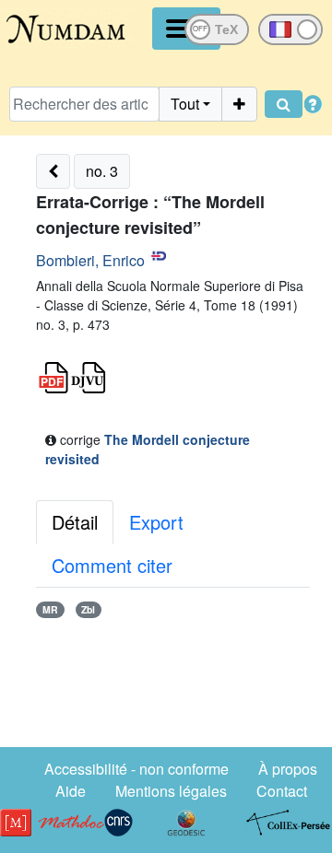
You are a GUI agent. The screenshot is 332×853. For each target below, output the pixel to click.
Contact (281, 790)
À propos (287, 768)
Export (156, 521)
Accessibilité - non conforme (136, 768)
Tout (185, 103)
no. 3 (102, 170)
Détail (75, 521)
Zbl (88, 609)
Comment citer (112, 565)
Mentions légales (171, 790)
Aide (70, 790)
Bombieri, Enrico (90, 260)
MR (50, 609)
